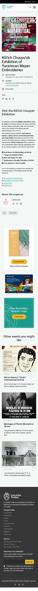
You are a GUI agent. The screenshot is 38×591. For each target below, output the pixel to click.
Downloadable (8, 529)
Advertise (28, 2)
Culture (6, 518)
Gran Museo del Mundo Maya (13, 178)
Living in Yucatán (9, 523)
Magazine (7, 531)
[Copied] (3, 99)
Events (6, 521)
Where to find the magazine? (19, 266)
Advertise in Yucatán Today (12, 541)
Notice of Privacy (9, 544)
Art (4, 213)
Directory (7, 526)
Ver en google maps (12, 85)
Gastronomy (7, 515)
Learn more (19, 317)
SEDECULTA (8, 183)
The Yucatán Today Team (12, 547)
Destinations (8, 513)
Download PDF (19, 262)
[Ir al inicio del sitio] (7, 9)
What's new (7, 534)
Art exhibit (13, 213)
